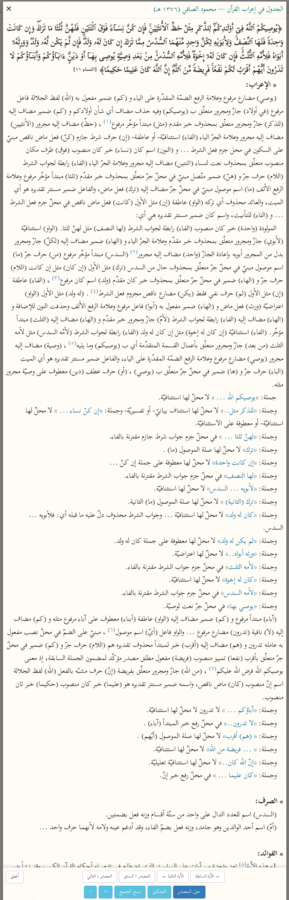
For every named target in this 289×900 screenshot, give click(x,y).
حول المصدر (189, 891)
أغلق (15, 876)
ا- (90, 891)
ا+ (105, 891)
